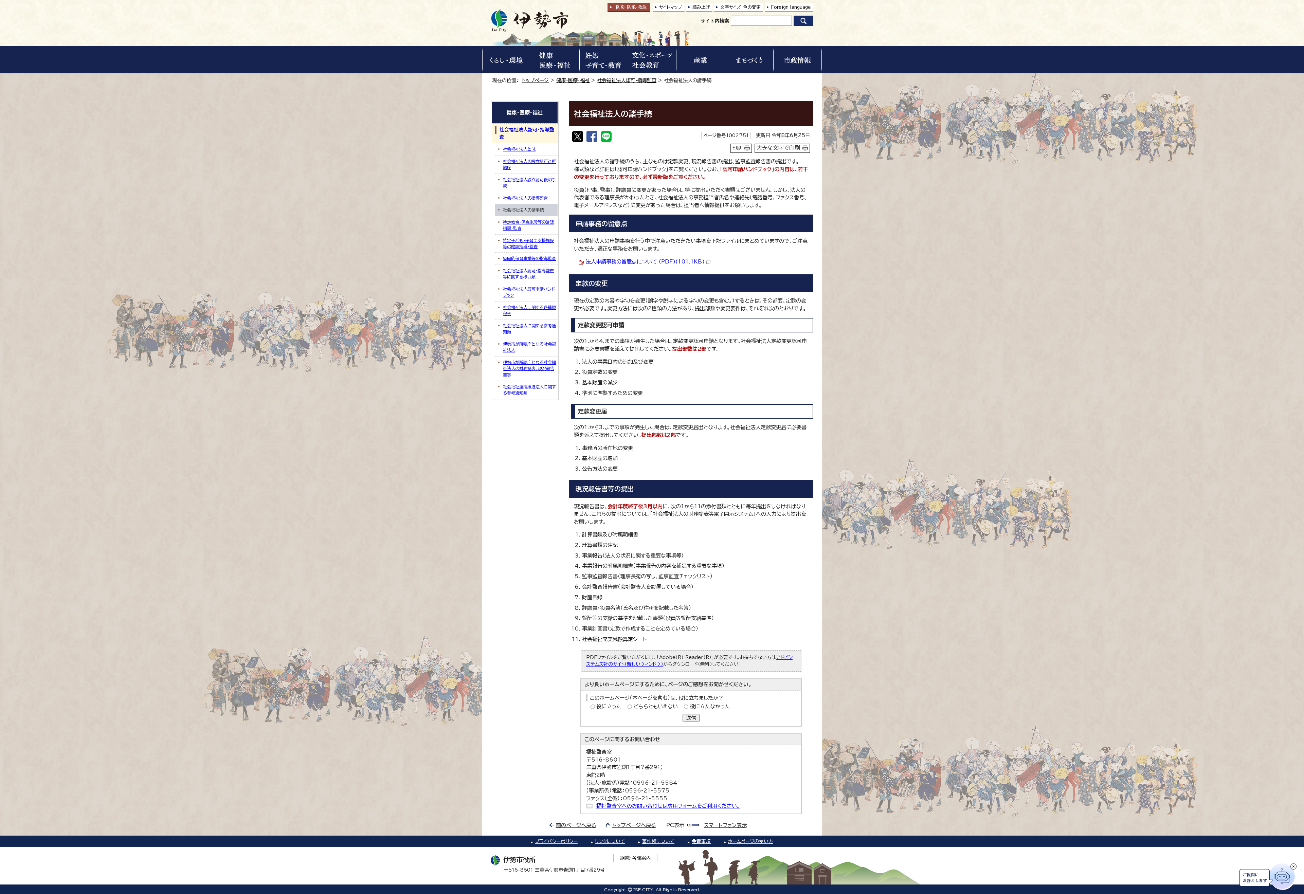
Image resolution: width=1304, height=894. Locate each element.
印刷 (737, 148)
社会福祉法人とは (519, 149)
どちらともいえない (655, 706)
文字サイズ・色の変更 (740, 7)
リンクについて (610, 841)
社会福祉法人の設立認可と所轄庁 (529, 164)
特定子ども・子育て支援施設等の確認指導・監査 (528, 243)
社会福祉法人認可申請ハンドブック (529, 292)
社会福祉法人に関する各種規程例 (529, 310)
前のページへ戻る (576, 825)
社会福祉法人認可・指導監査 (626, 80)
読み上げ (701, 7)
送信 (691, 717)
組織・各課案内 (635, 858)
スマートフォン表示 (725, 825)
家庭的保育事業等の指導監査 (529, 258)
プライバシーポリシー (556, 841)
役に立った (608, 706)
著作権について (658, 841)
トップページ (535, 80)
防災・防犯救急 (631, 7)
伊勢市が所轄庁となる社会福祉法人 (529, 347)
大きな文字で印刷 (778, 147)
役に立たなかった (710, 706)
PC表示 (675, 825)
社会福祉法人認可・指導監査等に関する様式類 (528, 274)
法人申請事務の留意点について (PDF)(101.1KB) (645, 261)
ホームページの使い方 (750, 841)
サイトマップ (670, 7)
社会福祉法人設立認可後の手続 (529, 183)
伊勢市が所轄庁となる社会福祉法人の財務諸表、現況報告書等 (529, 368)
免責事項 (701, 841)
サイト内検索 (715, 20)
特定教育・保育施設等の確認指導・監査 (528, 225)
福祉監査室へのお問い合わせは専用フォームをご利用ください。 (668, 805)
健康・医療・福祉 (573, 80)
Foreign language (791, 7)
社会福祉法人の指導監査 (525, 198)
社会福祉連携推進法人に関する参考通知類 (529, 390)
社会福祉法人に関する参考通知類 (529, 329)
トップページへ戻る (634, 825)
